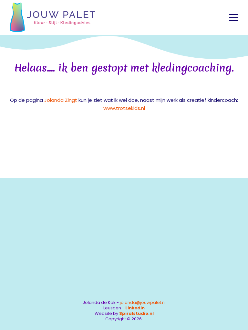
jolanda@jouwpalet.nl (143, 302)
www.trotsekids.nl (124, 108)
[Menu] (233, 17)
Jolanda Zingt (60, 100)
